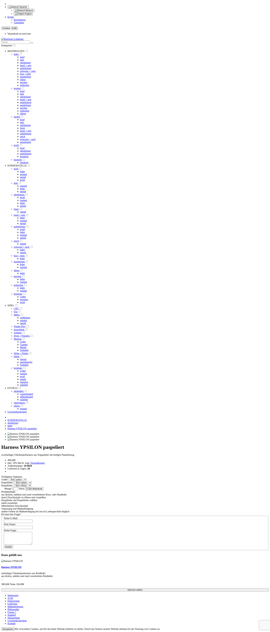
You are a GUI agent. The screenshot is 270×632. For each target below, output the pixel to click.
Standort (12, 615)
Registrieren (20, 19)
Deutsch (29, 10)
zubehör (24, 385)
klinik (17, 356)
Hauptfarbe (6, 485)
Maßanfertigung (15, 606)
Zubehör (24, 350)
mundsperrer (26, 362)
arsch (22, 136)
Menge (7, 488)
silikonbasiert (26, 396)
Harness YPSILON (11, 567)
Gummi (24, 344)
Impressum (13, 595)
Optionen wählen (135, 590)
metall (17, 116)
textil (16, 145)
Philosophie (13, 609)
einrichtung (19, 402)
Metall (23, 347)
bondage (24, 156)
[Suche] (32, 42)
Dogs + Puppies (22, 335)
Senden (8, 547)
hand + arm (25, 65)
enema (23, 359)
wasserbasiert (26, 394)
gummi (17, 88)
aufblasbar (25, 317)
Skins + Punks (21, 353)
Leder (23, 296)
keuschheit (19, 329)
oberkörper (25, 62)
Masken (18, 339)
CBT (16, 308)
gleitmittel (19, 391)
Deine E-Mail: (11, 518)
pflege (23, 113)
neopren (18, 159)
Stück (22, 488)
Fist (16, 311)
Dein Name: (10, 524)
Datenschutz (14, 601)
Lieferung (12, 603)
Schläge (18, 332)
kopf (22, 57)
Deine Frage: (10, 530)
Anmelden (19, 22)
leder (16, 54)
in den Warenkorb (34, 489)
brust (22, 128)
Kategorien (7, 45)
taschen (23, 82)
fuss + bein (25, 74)
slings (23, 79)
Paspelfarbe (7, 482)
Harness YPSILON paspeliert (22, 428)
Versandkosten (37, 463)
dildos (17, 314)
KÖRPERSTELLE (17, 420)
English (28, 14)
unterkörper (25, 68)
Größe (4, 479)
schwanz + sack (28, 71)
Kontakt (11, 623)
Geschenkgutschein (17, 411)
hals (22, 60)
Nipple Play (20, 326)
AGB (10, 598)
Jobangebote (14, 618)
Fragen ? (12, 612)
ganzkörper (25, 76)
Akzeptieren (7, 629)
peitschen (24, 85)
